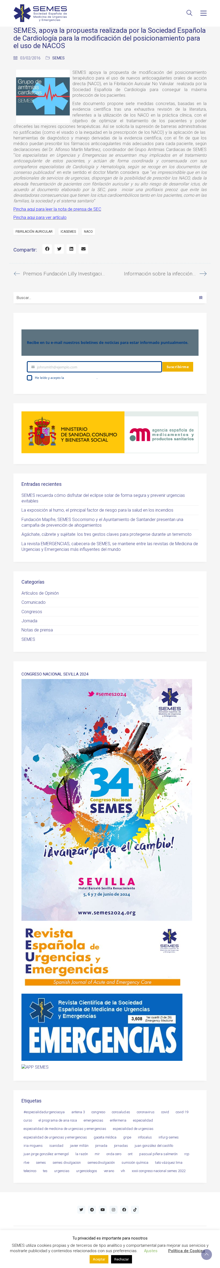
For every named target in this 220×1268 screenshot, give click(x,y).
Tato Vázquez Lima (168, 1163)
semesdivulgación (101, 1163)
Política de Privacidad (81, 377)
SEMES (58, 58)
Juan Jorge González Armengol (46, 1154)
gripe (127, 1137)
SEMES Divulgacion (67, 1163)
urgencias (61, 1171)
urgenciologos (86, 1171)
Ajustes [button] (150, 1250)
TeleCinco (30, 1171)
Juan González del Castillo (154, 1146)
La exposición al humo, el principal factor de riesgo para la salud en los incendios (97, 510)
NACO (88, 232)
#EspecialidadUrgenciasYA (44, 1112)
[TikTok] (135, 1210)
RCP (186, 1154)
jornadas (121, 1146)
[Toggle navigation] (203, 13)
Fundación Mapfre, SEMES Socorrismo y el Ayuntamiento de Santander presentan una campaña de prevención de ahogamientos (102, 522)
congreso (98, 1112)
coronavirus (146, 1112)
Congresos (31, 611)
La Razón (81, 1154)
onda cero (114, 1154)
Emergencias (93, 1120)
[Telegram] (92, 1210)
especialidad (143, 1120)
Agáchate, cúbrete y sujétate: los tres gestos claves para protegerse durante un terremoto (106, 534)
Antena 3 (78, 1112)
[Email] (83, 249)
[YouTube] (103, 1210)
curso (28, 1120)
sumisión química (135, 1163)
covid (165, 1112)
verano (109, 1171)
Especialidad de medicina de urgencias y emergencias (65, 1129)
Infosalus (145, 1137)
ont (130, 1154)
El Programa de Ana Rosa (58, 1120)
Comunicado (33, 602)
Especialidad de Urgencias (133, 1129)
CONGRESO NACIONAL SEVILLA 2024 (54, 674)
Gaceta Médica (105, 1137)
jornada (101, 1146)
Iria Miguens (33, 1146)
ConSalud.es (121, 1112)
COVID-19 (182, 1112)
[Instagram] (113, 1210)
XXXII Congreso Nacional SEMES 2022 (158, 1171)
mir (97, 1154)
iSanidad (56, 1146)
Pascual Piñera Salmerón (158, 1154)
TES (45, 1171)
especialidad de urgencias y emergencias (55, 1137)
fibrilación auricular (34, 232)
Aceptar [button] (99, 1259)
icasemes (68, 232)
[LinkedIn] (71, 249)
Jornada (29, 620)
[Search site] (189, 13)
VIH (123, 1171)
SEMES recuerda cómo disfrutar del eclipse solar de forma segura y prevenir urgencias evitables (103, 498)
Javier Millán (79, 1146)
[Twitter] (59, 249)
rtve (26, 1163)
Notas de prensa (37, 630)
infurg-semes (169, 1137)
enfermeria (118, 1120)
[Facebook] (47, 249)
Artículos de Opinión (40, 593)
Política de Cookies (186, 1250)
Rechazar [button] (121, 1259)
